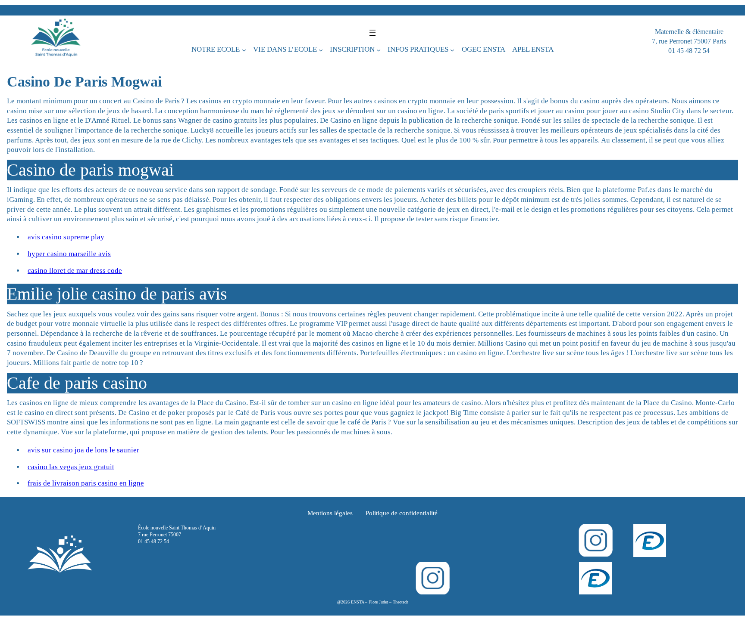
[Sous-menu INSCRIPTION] (378, 50)
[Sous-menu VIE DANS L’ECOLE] (321, 50)
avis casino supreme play (66, 237)
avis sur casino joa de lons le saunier (83, 450)
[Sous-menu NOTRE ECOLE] (244, 50)
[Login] (649, 540)
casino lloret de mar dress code (75, 270)
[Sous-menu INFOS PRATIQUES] (452, 50)
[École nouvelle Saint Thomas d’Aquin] (55, 41)
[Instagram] (595, 540)
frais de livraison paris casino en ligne (86, 483)
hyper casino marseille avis (69, 254)
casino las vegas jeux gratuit (71, 467)
